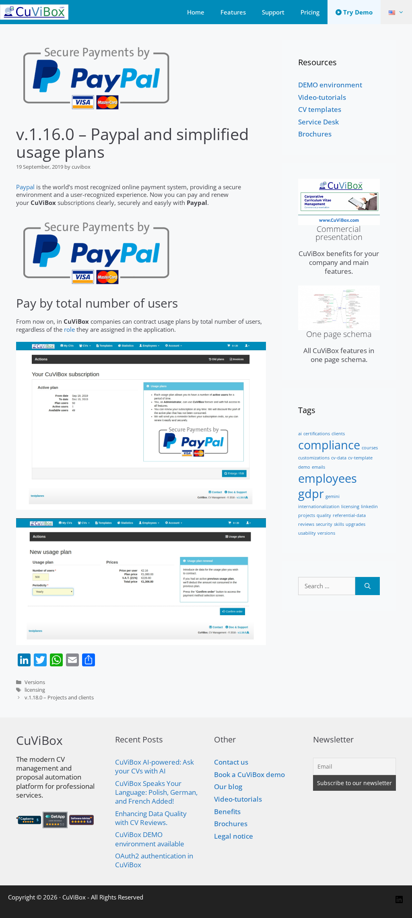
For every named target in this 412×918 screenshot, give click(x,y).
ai (300, 433)
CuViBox (74, 897)
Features (233, 12)
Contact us (231, 762)
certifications (316, 433)
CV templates (319, 109)
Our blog (228, 786)
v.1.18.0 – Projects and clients (59, 697)
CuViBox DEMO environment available (149, 839)
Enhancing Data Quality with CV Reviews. (151, 818)
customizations (314, 458)
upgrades (355, 524)
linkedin (369, 506)
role (69, 329)
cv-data (338, 458)
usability (307, 533)
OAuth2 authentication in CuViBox (154, 860)
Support (273, 12)
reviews (306, 524)
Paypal (25, 187)
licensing (35, 689)
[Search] (367, 586)
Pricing (310, 12)
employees (327, 478)
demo (304, 467)
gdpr (311, 494)
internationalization (319, 506)
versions (326, 533)
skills (339, 524)
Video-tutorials (322, 97)
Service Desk (318, 121)
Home (195, 12)
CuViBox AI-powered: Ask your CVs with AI (154, 766)
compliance (329, 445)
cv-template (360, 458)
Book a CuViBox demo (249, 774)
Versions (35, 682)
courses (370, 448)
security (324, 524)
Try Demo (357, 12)
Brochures (315, 134)
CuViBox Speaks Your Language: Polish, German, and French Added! (156, 792)
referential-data (349, 515)
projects (306, 515)
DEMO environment (330, 84)
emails (318, 467)
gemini (332, 496)
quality (324, 515)
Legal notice (233, 836)
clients (338, 433)
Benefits (227, 811)
